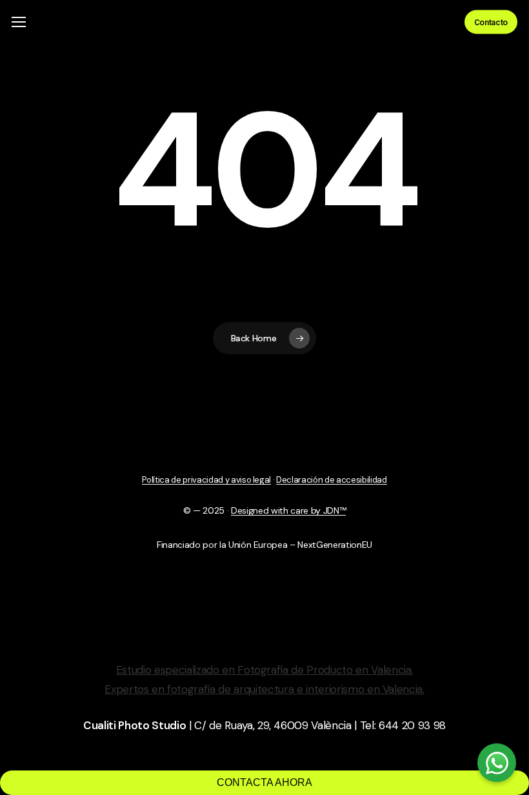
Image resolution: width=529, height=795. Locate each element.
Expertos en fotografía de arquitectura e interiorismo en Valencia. (264, 689)
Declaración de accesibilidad (331, 479)
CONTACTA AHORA (264, 782)
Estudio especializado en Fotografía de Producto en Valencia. (265, 670)
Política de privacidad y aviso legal (206, 479)
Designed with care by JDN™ (288, 510)
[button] (19, 22)
